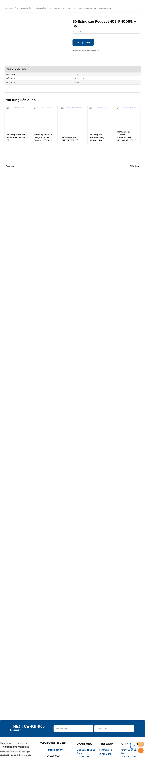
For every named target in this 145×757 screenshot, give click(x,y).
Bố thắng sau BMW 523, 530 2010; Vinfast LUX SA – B (43, 137)
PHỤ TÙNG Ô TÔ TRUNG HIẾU (18, 8)
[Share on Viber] (97, 57)
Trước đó (10, 166)
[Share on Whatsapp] (93, 57)
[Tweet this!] (79, 57)
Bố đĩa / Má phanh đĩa (60, 8)
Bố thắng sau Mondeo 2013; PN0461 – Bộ (97, 137)
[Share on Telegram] (102, 57)
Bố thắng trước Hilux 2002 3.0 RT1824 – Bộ (17, 137)
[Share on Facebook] (74, 57)
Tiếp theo (134, 166)
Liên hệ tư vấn (83, 42)
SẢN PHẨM (41, 8)
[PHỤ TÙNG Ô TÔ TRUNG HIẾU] (16, 743)
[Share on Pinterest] (84, 57)
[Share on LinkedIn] (88, 57)
